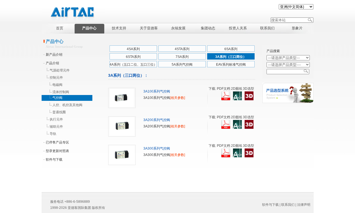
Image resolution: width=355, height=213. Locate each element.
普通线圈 (59, 112)
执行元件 (56, 119)
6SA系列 (230, 49)
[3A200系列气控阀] (122, 135)
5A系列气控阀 (182, 64)
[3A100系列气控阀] (122, 107)
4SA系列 (133, 49)
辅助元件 (56, 127)
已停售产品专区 (57, 142)
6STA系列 (133, 57)
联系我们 (288, 205)
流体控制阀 (60, 92)
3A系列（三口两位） (230, 57)
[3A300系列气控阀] (122, 164)
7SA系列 (182, 57)
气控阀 (57, 98)
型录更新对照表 (57, 151)
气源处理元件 (60, 70)
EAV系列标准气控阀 (231, 64)
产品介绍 (52, 63)
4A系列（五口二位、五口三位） (133, 64)
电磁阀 (57, 85)
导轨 (53, 134)
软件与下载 (54, 159)
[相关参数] (177, 98)
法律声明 (303, 205)
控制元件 (56, 77)
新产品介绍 (54, 55)
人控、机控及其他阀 (67, 105)
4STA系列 (182, 49)
